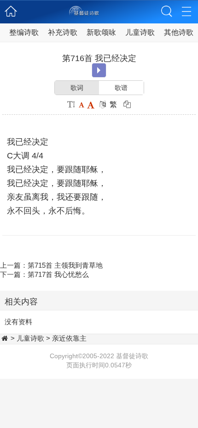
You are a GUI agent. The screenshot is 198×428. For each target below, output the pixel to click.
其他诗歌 (178, 32)
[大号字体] (90, 104)
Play (98, 70)
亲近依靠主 (69, 338)
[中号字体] (81, 104)
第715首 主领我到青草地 (65, 265)
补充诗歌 (62, 32)
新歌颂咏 (101, 32)
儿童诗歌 (140, 32)
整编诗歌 (24, 32)
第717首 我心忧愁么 (58, 274)
